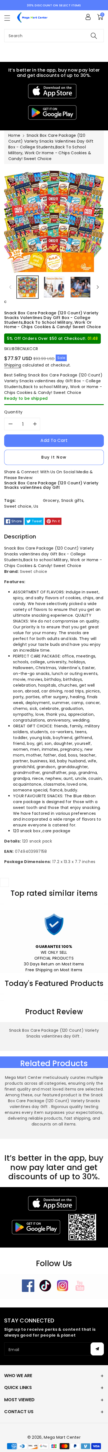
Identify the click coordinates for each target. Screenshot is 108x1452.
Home (14, 135)
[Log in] (88, 17)
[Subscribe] (97, 1348)
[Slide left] (10, 287)
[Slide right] (98, 287)
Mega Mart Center (62, 1437)
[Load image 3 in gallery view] (80, 287)
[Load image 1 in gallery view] (27, 287)
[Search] (94, 35)
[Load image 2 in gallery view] (54, 287)
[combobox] (54, 35)
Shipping (12, 365)
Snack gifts (72, 500)
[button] (9, 17)
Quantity (13, 412)
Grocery (51, 500)
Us (36, 506)
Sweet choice (18, 506)
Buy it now (54, 457)
